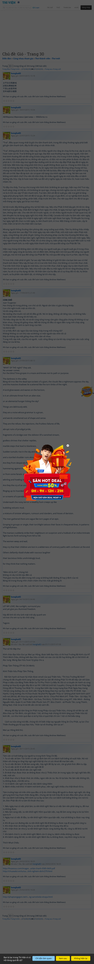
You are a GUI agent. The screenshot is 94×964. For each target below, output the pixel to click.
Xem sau (63, 958)
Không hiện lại (80, 958)
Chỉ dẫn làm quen (43, 958)
